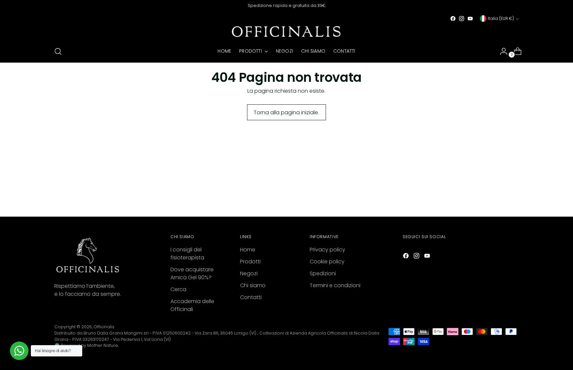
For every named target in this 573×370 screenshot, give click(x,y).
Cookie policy (327, 261)
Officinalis (104, 327)
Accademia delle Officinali (192, 305)
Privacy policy (327, 249)
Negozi (249, 273)
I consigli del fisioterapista (187, 253)
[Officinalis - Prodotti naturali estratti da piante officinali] (286, 31)
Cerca (178, 289)
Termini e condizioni (335, 285)
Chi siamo (253, 285)
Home (247, 249)
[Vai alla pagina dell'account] (501, 51)
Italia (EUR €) (501, 18)
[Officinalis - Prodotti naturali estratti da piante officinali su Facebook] (453, 19)
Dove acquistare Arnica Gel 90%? (192, 273)
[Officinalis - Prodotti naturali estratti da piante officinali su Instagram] (462, 19)
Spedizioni (323, 273)
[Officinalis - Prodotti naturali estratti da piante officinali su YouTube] (470, 19)
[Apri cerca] (58, 51)
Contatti (251, 297)
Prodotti (250, 261)
